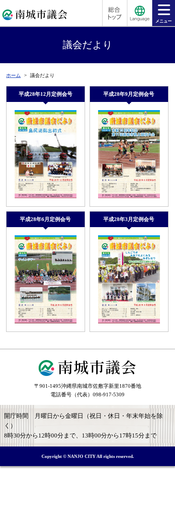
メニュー (163, 21)
